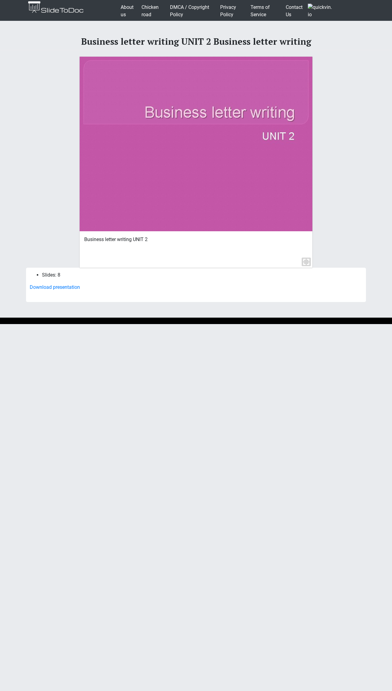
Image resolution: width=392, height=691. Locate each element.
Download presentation (55, 287)
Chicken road (150, 10)
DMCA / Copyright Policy (189, 10)
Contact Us (294, 10)
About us (127, 10)
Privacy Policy (228, 10)
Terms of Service (260, 10)
